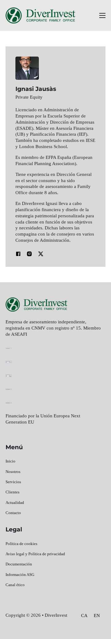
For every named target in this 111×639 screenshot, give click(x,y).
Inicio (10, 461)
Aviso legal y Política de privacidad (35, 554)
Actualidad (15, 502)
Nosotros (13, 471)
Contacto (13, 512)
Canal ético (15, 584)
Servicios (13, 481)
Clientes (12, 492)
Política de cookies (21, 543)
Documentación (19, 564)
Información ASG (20, 574)
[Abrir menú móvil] (102, 15)
